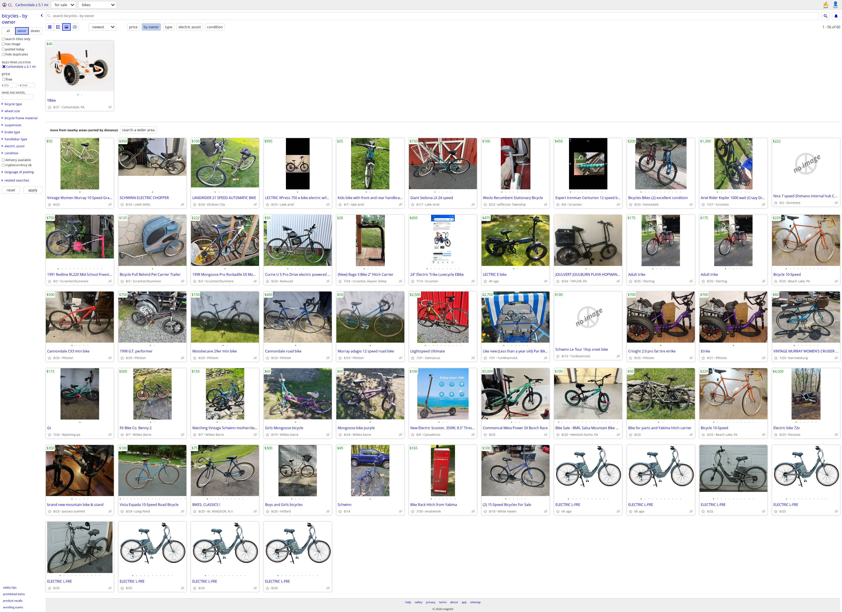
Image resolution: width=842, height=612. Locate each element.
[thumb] (58, 27)
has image (12, 44)
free (9, 79)
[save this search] (836, 16)
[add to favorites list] (49, 107)
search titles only (17, 39)
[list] (50, 27)
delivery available (18, 160)
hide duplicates (16, 54)
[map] (75, 27)
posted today (14, 49)
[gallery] (66, 27)
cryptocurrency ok (18, 165)
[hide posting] (110, 107)
